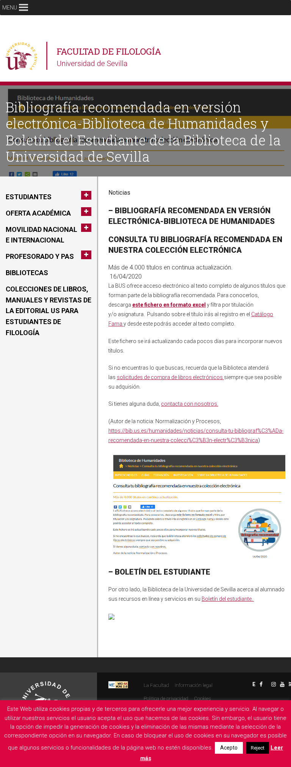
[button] (9, 7)
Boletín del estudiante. (228, 599)
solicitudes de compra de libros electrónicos (170, 377)
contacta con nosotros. (189, 404)
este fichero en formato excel (169, 305)
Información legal (194, 685)
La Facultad (156, 685)
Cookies (202, 698)
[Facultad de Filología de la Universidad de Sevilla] (84, 56)
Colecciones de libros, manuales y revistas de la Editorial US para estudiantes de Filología (48, 311)
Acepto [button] (229, 748)
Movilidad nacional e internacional (41, 234)
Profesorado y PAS (40, 256)
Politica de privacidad (166, 698)
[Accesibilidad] (118, 684)
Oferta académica (38, 213)
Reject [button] (257, 748)
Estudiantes (29, 197)
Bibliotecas (27, 273)
